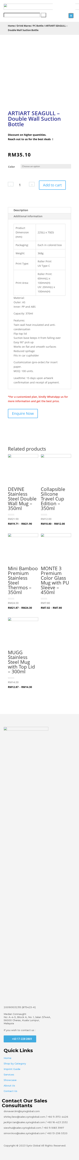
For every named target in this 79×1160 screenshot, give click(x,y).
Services (9, 1074)
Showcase (10, 1080)
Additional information (28, 216)
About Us (9, 1085)
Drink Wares (24, 25)
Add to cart (52, 185)
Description (21, 210)
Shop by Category (15, 1063)
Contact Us (10, 1091)
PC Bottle (38, 25)
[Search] (43, 15)
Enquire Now (23, 413)
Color (11, 166)
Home (11, 25)
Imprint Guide (12, 1069)
